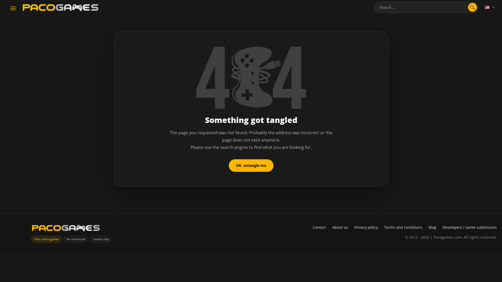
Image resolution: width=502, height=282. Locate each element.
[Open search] (472, 7)
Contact (319, 227)
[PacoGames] (65, 229)
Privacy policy (366, 227)
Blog (432, 227)
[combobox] (426, 7)
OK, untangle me (251, 165)
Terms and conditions (403, 227)
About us (340, 227)
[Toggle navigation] (13, 8)
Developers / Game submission (469, 227)
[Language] (490, 7)
